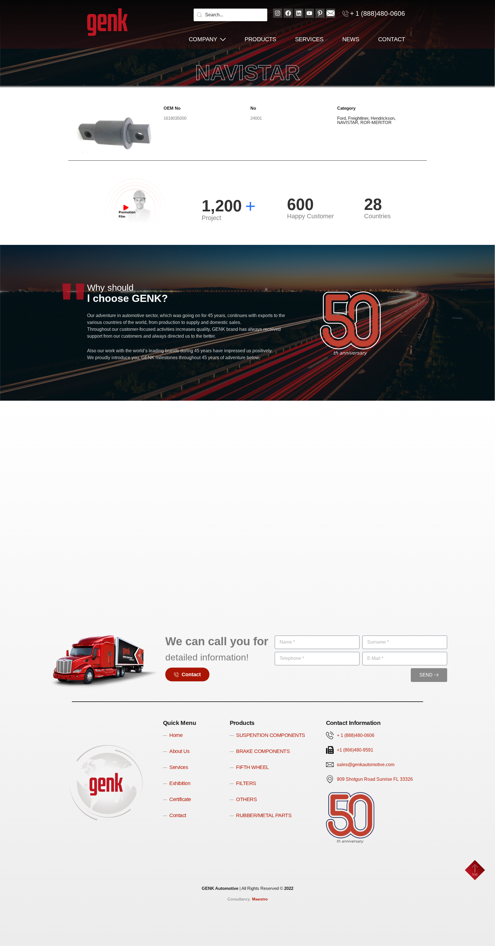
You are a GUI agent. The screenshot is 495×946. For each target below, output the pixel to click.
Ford (341, 118)
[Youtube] (309, 13)
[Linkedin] (298, 13)
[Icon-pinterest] (320, 13)
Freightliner (358, 118)
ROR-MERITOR (376, 122)
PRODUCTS (260, 39)
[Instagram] (277, 13)
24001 (256, 118)
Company (203, 39)
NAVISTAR (347, 122)
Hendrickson (382, 118)
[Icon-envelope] (330, 13)
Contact (391, 39)
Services (309, 39)
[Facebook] (288, 13)
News (350, 39)
